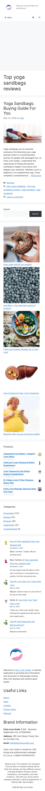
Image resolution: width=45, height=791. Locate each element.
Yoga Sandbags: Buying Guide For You (19, 108)
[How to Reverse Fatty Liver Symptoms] (21, 373)
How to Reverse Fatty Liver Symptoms (21, 393)
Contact (7, 705)
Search (6, 209)
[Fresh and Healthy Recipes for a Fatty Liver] (21, 329)
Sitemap (7, 713)
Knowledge (8, 513)
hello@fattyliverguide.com (22, 743)
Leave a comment (15, 197)
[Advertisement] (22, 44)
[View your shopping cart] (33, 17)
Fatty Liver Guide (23, 670)
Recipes (7, 517)
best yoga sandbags (16, 186)
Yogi (12, 581)
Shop (5, 701)
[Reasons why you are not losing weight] (21, 414)
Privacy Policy (9, 709)
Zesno (9, 755)
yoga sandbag (28, 190)
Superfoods (8, 525)
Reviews (10, 183)
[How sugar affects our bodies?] (21, 244)
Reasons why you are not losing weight (21, 434)
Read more (36, 175)
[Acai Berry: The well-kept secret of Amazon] (21, 285)
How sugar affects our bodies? (17, 264)
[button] (39, 17)
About (6, 698)
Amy (12, 541)
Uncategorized (10, 529)
